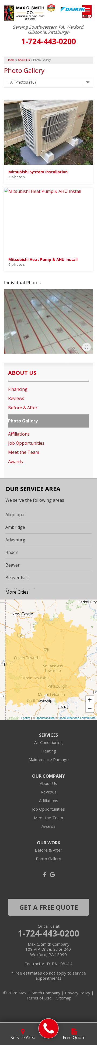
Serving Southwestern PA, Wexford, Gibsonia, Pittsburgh (48, 30)
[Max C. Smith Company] (49, 1028)
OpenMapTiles (45, 718)
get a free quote (48, 907)
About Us (22, 373)
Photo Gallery (23, 421)
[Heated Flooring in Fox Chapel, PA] (48, 321)
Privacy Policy (77, 992)
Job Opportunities (26, 443)
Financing (17, 389)
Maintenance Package (49, 759)
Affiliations (19, 434)
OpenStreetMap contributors (77, 718)
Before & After (22, 407)
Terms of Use (39, 998)
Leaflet (25, 718)
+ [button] (90, 699)
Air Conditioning (48, 742)
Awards (15, 461)
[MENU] (87, 10)
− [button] (90, 708)
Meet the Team (23, 452)
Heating (48, 751)
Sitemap (63, 998)
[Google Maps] (52, 874)
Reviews (16, 398)
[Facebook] (44, 874)
